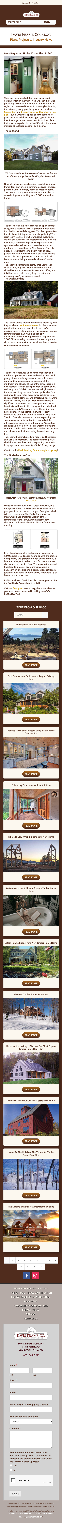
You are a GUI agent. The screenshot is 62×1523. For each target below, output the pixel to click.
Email (13, 1380)
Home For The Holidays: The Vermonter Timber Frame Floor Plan (31, 1153)
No (14, 1470)
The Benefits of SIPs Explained (31, 624)
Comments (15, 1428)
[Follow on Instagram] (35, 1275)
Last (34, 1375)
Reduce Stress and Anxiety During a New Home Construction (31, 732)
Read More (31, 665)
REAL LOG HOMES (34, 1514)
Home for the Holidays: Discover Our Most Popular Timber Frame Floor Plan (31, 1047)
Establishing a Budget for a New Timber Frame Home (31, 942)
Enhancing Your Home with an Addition (31, 785)
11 (27, 1266)
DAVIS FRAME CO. (14, 1514)
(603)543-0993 (31, 2)
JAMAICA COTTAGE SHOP (34, 1517)
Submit (15, 1493)
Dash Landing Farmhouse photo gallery (37, 450)
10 (21, 1266)
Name (13, 1365)
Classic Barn (10, 112)
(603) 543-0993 (31, 1355)
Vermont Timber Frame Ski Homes (31, 994)
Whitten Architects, (29, 325)
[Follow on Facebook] (26, 1275)
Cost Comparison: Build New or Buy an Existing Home (31, 677)
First (11, 1375)
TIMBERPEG (24, 1514)
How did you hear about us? (24, 1416)
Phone (14, 1392)
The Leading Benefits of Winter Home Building (31, 1206)
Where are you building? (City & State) (29, 1404)
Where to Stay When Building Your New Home (31, 836)
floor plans (18, 588)
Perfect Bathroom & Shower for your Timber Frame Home (31, 890)
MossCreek (31, 500)
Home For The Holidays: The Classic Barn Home (31, 1100)
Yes (15, 1465)
